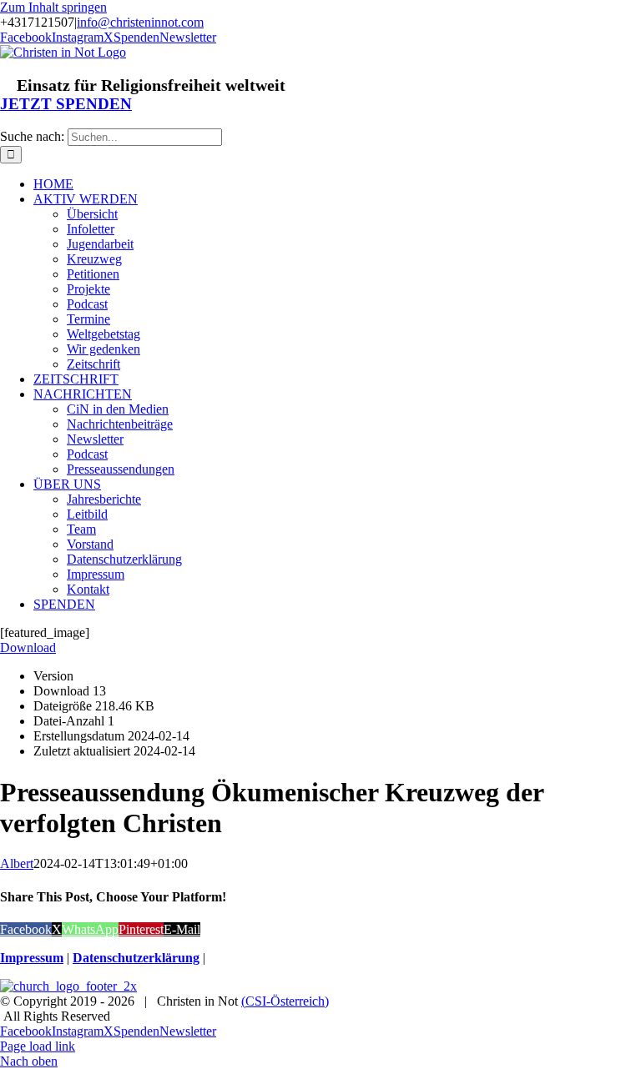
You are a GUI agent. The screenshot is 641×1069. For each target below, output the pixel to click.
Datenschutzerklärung (136, 958)
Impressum (31, 958)
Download (28, 647)
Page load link (37, 1046)
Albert (16, 863)
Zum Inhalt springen (53, 7)
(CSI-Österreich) (285, 1001)
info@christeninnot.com (140, 22)
